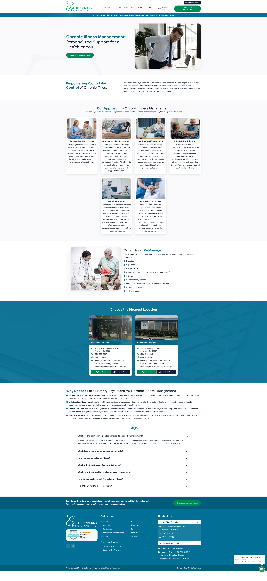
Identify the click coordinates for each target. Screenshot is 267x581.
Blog (158, 9)
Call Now (102, 372)
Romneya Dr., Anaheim (112, 550)
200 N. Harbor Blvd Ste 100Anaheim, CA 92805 (106, 349)
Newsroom (135, 525)
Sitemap (134, 536)
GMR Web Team (194, 568)
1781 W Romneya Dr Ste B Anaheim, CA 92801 (151, 349)
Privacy (134, 529)
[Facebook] (68, 546)
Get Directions (121, 372)
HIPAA (105, 536)
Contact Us (166, 9)
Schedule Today (166, 15)
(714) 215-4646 (146, 354)
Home (105, 521)
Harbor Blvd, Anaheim (112, 546)
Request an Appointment (80, 55)
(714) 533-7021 (100, 354)
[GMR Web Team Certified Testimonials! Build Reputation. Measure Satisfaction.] (82, 535)
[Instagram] (73, 546)
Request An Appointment (187, 9)
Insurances (135, 533)
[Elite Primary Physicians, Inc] (79, 6)
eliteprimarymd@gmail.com (172, 548)
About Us (106, 8)
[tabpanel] (179, 530)
